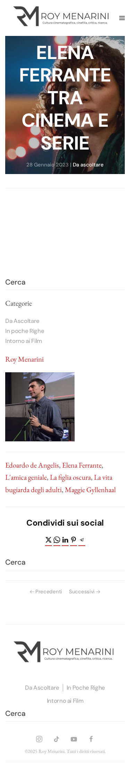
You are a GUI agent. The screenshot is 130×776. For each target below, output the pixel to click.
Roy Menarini (24, 359)
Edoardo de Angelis (32, 465)
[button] (122, 18)
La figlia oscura (70, 477)
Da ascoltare (88, 164)
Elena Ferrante (82, 465)
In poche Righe (24, 331)
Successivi (82, 591)
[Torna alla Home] (62, 18)
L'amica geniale (26, 477)
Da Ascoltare (22, 321)
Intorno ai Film (23, 341)
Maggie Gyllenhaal (90, 489)
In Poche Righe (86, 687)
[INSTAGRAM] (39, 738)
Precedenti (48, 591)
